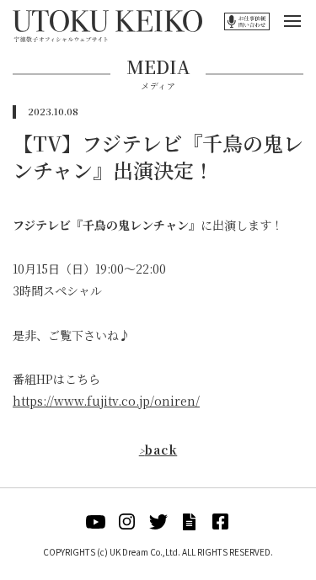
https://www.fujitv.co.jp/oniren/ (106, 400)
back (158, 449)
